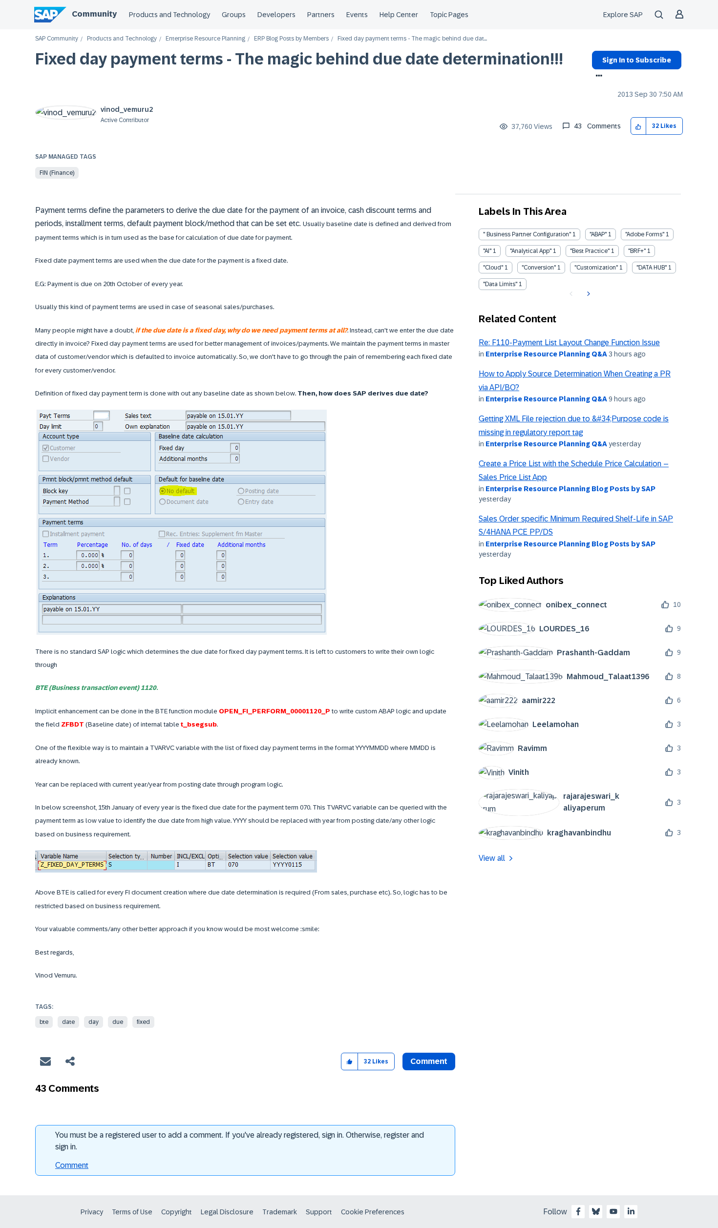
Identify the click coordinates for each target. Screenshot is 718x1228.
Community (94, 14)
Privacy (92, 1212)
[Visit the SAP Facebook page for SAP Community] (578, 1211)
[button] (638, 126)
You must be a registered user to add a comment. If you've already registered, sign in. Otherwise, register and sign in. (239, 1141)
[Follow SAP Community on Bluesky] (596, 1211)
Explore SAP (623, 15)
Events (357, 15)
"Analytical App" (530, 251)
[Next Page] (587, 294)
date (68, 1022)
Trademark (279, 1212)
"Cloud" (493, 267)
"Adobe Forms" (644, 234)
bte (44, 1022)
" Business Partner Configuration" (527, 234)
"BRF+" (637, 251)
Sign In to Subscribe (636, 60)
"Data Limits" (500, 284)
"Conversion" (539, 267)
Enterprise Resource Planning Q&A (546, 354)
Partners (321, 15)
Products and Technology (169, 15)
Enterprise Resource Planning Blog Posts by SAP (570, 489)
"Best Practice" (590, 251)
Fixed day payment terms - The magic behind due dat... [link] (412, 39)
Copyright (176, 1212)
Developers (276, 15)
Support (319, 1212)
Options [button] (597, 77)
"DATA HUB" (651, 267)
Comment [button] (428, 1061)
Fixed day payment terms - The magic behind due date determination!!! (299, 59)
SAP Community (56, 39)
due (117, 1022)
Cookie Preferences (372, 1212)
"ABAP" (598, 234)
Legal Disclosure (227, 1212)
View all (492, 858)
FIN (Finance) (57, 172)
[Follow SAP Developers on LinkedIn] (631, 1211)
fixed (143, 1022)
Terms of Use (132, 1212)
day (93, 1022)
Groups (234, 15)
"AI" (487, 251)
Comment (71, 1165)
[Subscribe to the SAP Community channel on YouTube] (613, 1211)
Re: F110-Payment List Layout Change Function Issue (569, 342)
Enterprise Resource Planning (205, 39)
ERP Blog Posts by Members (291, 39)
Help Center (399, 15)
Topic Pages (449, 15)
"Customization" (596, 267)
